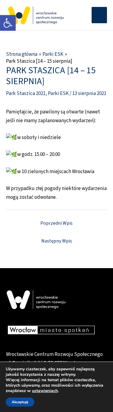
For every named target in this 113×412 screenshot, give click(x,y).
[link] (8, 23)
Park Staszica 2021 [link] (26, 93)
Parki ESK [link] (58, 93)
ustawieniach (45, 391)
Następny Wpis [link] (56, 241)
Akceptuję (20, 402)
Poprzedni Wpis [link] (56, 223)
